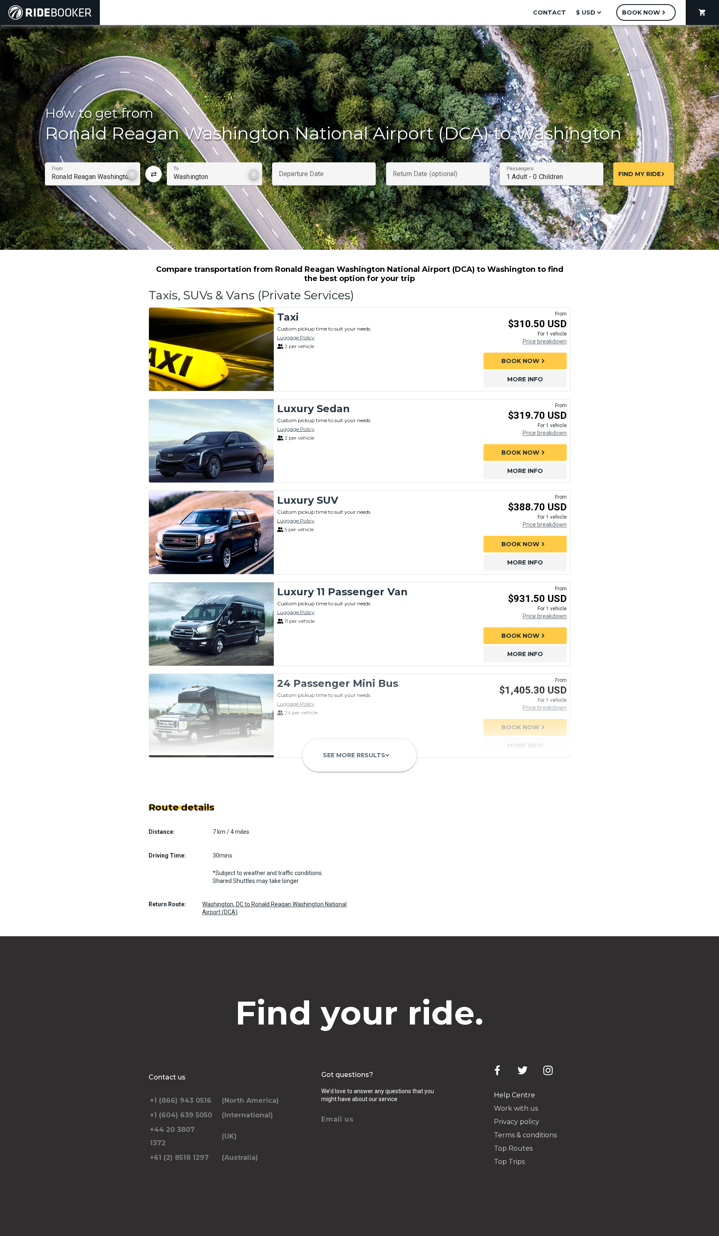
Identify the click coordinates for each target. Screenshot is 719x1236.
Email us (337, 1119)
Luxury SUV (307, 500)
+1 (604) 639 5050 (181, 1115)
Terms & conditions (525, 1135)
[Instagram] (548, 1070)
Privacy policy (516, 1122)
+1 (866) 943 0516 (180, 1100)
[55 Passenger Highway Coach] (211, 807)
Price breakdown (545, 341)
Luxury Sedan (313, 409)
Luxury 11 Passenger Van (342, 592)
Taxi (288, 317)
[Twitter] (522, 1070)
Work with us (516, 1108)
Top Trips (509, 1162)
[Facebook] (497, 1070)
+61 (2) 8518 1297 (179, 1157)
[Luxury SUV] (211, 532)
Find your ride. (360, 1013)
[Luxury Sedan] (211, 440)
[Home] (50, 12)
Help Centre (514, 1095)
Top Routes (513, 1148)
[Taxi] (211, 349)
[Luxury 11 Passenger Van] (211, 624)
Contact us (167, 1077)
